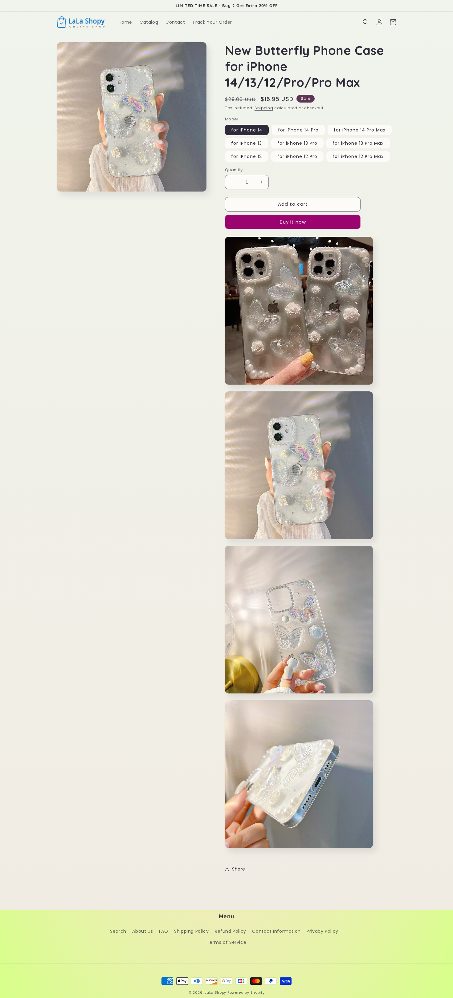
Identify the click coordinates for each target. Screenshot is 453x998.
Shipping (264, 108)
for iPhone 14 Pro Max (360, 130)
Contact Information (276, 931)
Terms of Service (227, 942)
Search (118, 931)
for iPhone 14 (247, 130)
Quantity (234, 170)
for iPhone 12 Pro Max (358, 156)
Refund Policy (230, 931)
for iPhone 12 (246, 156)
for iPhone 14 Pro (298, 130)
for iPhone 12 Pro (297, 156)
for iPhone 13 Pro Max (358, 143)
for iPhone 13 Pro (297, 143)
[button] (366, 22)
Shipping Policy (191, 931)
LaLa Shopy (215, 992)
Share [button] (238, 869)
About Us (142, 931)
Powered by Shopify (246, 992)
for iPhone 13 (246, 143)
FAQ (163, 931)
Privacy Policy (322, 931)
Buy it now (293, 222)
